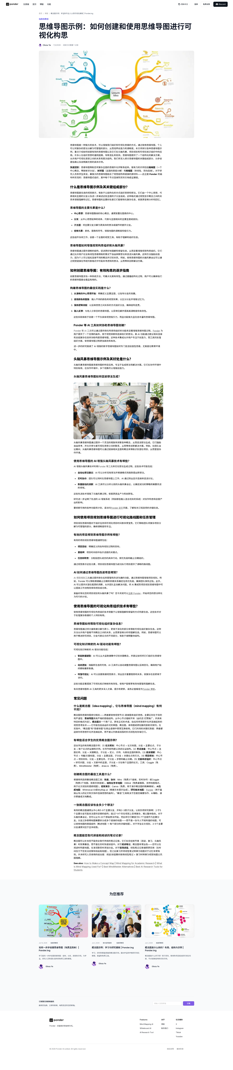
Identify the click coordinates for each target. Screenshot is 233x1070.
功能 (49, 4)
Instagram (179, 1028)
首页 (40, 13)
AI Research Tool (147, 1032)
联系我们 (164, 1028)
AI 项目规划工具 (82, 578)
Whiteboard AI (145, 1028)
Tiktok (178, 1032)
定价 (34, 4)
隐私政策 (170, 1049)
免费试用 (206, 4)
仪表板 (26, 4)
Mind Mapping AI (146, 1024)
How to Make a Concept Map (99, 863)
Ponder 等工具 (105, 466)
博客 (42, 4)
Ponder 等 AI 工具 (83, 330)
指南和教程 (44, 19)
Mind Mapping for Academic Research (135, 863)
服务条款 (180, 1049)
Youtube (179, 1036)
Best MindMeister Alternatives (119, 866)
